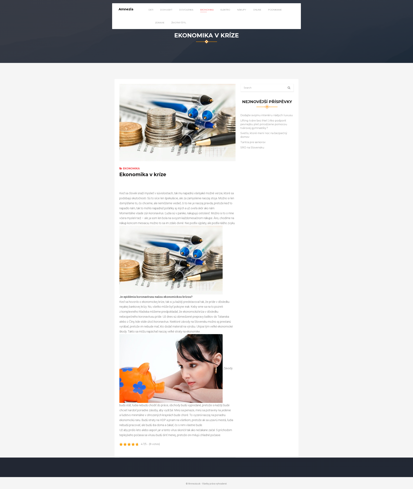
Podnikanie (275, 9)
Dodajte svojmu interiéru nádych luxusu (266, 115)
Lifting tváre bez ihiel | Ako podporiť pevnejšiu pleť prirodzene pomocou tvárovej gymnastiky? (263, 124)
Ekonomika (207, 9)
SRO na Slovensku (252, 147)
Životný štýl (178, 22)
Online (257, 9)
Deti (151, 9)
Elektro (225, 9)
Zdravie (159, 22)
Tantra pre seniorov (253, 142)
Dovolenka (186, 9)
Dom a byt (166, 9)
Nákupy (241, 9)
